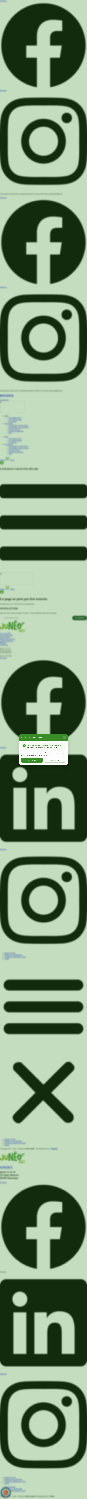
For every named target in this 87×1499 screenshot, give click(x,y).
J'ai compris (32, 760)
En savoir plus (54, 760)
